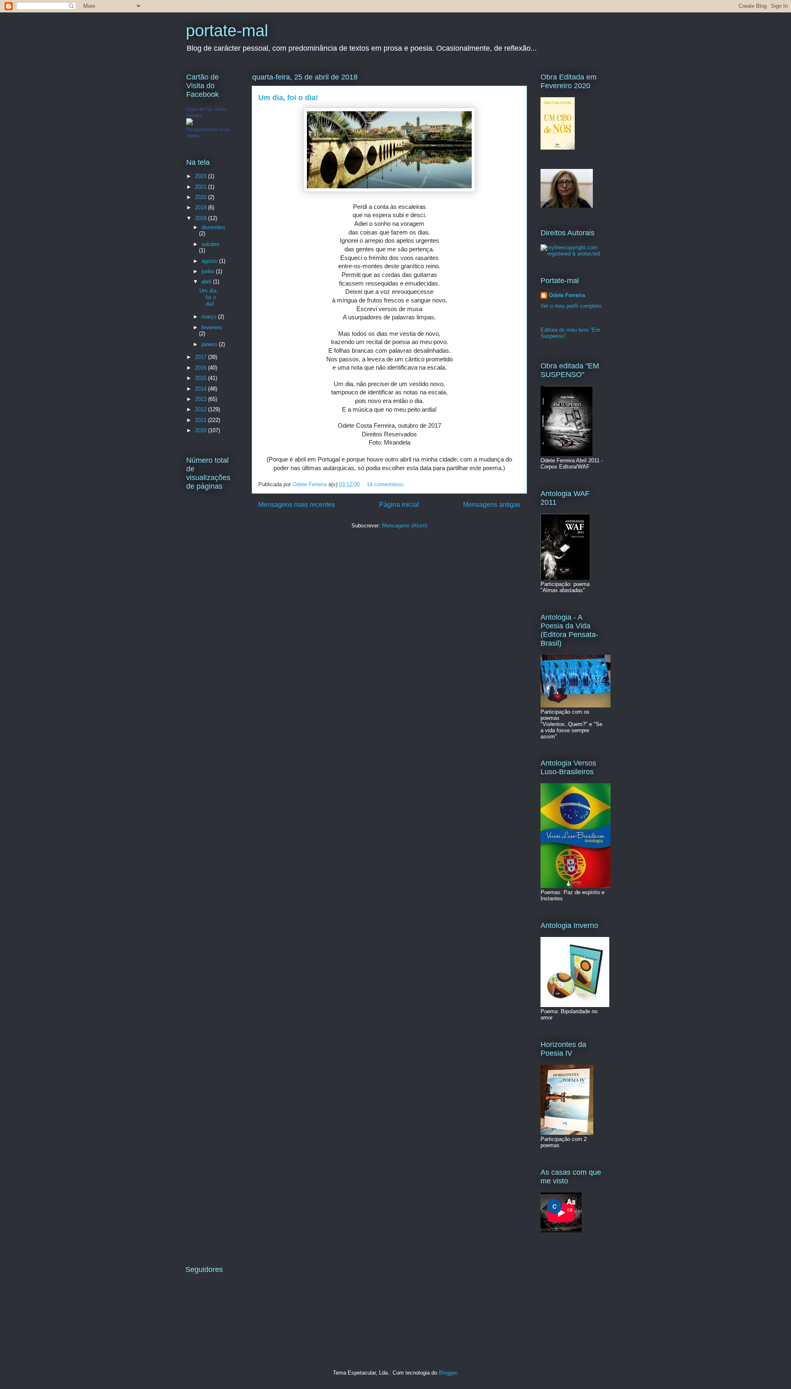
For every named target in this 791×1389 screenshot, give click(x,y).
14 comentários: (387, 484)
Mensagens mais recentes (296, 504)
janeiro (210, 344)
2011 (201, 420)
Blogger (447, 1373)
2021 (201, 187)
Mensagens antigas (491, 504)
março (209, 317)
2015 (201, 378)
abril (207, 282)
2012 (201, 409)
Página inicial (399, 504)
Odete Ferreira (567, 295)
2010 (201, 430)
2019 (201, 207)
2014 (201, 389)
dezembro (213, 227)
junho (208, 271)
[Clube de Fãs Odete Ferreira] (189, 123)
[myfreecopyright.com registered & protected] (573, 254)
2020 (201, 197)
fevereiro (211, 327)
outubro (210, 244)
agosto (210, 261)
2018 (201, 218)
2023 (201, 176)
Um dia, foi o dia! (288, 98)
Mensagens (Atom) (404, 525)
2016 (201, 368)
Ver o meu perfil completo (571, 306)
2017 (201, 357)
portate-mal (227, 30)
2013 (201, 399)
